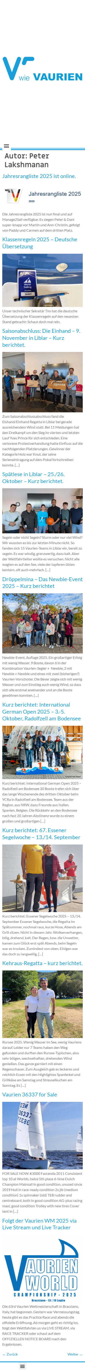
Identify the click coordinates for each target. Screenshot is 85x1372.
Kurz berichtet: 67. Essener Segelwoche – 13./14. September (41, 833)
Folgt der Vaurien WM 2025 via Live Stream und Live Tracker (39, 1224)
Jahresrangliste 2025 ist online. (39, 176)
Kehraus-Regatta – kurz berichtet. (42, 963)
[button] (6, 146)
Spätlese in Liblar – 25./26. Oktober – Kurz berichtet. (33, 477)
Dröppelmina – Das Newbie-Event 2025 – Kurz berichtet (42, 582)
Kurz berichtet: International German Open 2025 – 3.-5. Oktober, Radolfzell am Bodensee (41, 711)
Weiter (75, 1354)
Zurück (10, 1354)
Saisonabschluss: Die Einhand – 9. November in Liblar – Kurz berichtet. (41, 337)
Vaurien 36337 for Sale (29, 1094)
